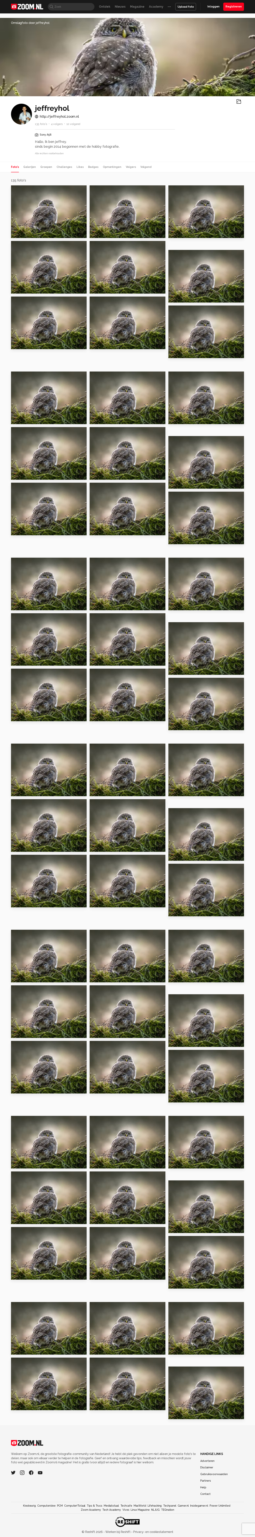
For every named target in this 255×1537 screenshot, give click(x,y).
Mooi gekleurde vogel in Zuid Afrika (112, 475)
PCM (60, 1505)
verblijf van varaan (106, 1275)
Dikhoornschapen (27, 289)
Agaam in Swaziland (186, 540)
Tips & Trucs (94, 1505)
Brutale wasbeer (26, 1164)
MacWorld (140, 1505)
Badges (93, 166)
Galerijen (29, 166)
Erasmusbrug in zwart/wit (112, 289)
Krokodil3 (99, 1164)
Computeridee (46, 1505)
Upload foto (186, 6)
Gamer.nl (183, 1505)
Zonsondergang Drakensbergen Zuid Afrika (112, 531)
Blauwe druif (101, 661)
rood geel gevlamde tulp (33, 661)
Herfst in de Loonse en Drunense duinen (34, 531)
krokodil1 (20, 1220)
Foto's (15, 166)
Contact (205, 1493)
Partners (205, 1480)
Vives (125, 1509)
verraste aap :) (103, 1350)
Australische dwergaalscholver (191, 233)
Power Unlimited (220, 1505)
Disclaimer (206, 1467)
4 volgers (57, 124)
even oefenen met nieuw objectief (191, 484)
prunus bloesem (183, 670)
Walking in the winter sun (112, 717)
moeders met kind (27, 1350)
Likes (80, 166)
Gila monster (101, 1406)
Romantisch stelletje (187, 726)
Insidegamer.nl (199, 1505)
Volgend (146, 166)
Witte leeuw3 (102, 978)
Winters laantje (182, 792)
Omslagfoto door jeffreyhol (30, 23)
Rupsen (97, 233)
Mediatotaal (111, 1505)
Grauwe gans (181, 856)
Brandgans (100, 847)
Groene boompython (187, 420)
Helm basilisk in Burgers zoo (191, 298)
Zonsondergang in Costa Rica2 (191, 1042)
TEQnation (167, 1509)
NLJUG (155, 1509)
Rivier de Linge (103, 792)
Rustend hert (23, 978)
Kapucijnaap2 (102, 1089)
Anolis (175, 1415)
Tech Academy (111, 1509)
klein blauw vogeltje (29, 1406)
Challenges (64, 166)
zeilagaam (99, 1220)
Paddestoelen (24, 792)
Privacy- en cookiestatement (152, 1532)
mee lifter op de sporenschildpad (112, 903)
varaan (18, 1275)
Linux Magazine (140, 1509)
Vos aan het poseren (29, 233)
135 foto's (41, 124)
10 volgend (73, 124)
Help (203, 1487)
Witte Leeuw (23, 1033)
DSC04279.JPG (182, 1350)
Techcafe (126, 1505)
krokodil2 (177, 1164)
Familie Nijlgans (25, 606)
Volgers (131, 166)
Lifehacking (155, 1505)
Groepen (46, 166)
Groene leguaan (104, 1033)
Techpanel (169, 1505)
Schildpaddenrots (27, 903)
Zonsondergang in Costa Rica (34, 1089)
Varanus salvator (183, 1284)
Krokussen (21, 717)
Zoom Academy (91, 1509)
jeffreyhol (26, 189)
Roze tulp (99, 606)
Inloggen (213, 6)
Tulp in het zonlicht (186, 353)
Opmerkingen (112, 166)
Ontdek (104, 6)
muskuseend (180, 912)
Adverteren (207, 1460)
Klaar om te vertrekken (110, 345)
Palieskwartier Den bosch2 (34, 345)
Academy (156, 6)
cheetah (20, 475)
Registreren (234, 6)
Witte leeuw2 (181, 978)
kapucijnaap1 (181, 1098)
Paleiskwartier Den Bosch (34, 420)
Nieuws (120, 6)
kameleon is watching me (34, 847)
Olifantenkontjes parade (111, 420)
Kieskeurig (29, 1505)
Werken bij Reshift (118, 1532)
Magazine (137, 6)
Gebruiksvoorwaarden (214, 1474)
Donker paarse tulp (186, 606)
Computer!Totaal (74, 1505)
